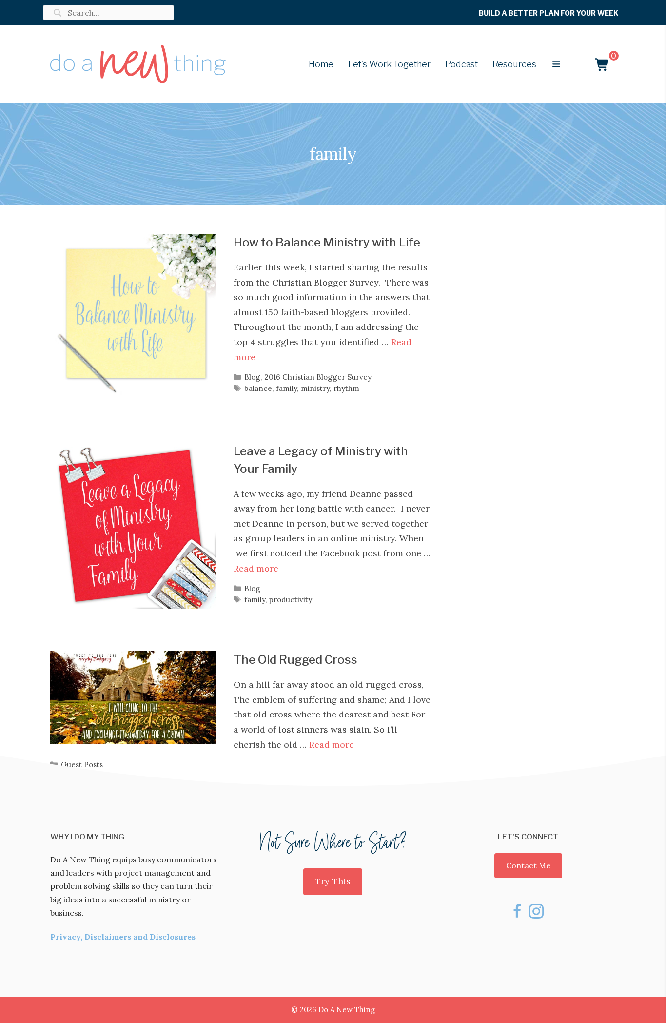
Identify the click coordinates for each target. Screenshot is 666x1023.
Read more (256, 568)
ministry (315, 388)
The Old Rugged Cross (295, 660)
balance (258, 388)
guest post (104, 775)
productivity (290, 599)
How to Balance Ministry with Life (327, 242)
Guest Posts (82, 764)
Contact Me (528, 865)
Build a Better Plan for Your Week (548, 13)
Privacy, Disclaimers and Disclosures (123, 936)
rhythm (346, 388)
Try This (333, 881)
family (286, 388)
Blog (252, 377)
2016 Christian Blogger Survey (318, 377)
